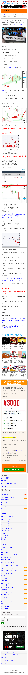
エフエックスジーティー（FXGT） (10, 570)
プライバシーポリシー (7, 660)
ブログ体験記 (19, 24)
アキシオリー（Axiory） (7, 516)
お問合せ (3, 663)
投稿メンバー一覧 (6, 486)
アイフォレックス (11, 67)
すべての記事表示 (6, 478)
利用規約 (3, 657)
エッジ (13, 24)
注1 (11, 217)
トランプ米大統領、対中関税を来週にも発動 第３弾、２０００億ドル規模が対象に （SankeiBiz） (14, 215)
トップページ (4, 14)
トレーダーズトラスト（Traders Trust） (11, 554)
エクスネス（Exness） (7, 568)
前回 (3, 90)
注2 (19, 280)
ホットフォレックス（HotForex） (10, 565)
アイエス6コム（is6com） (8, 562)
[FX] (14, 3)
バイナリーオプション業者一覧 (9, 655)
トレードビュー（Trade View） (9, 552)
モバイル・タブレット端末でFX (9, 652)
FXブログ (11, 14)
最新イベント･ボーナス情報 (8, 483)
